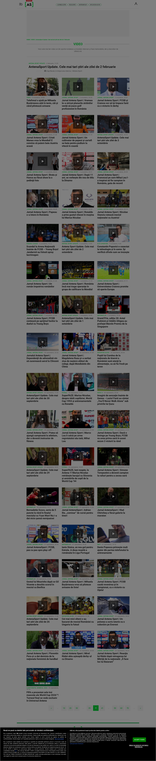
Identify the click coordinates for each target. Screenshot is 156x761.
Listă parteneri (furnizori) (76, 743)
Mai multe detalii (59, 739)
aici (16, 750)
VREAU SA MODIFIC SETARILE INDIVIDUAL (138, 746)
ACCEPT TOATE (139, 739)
